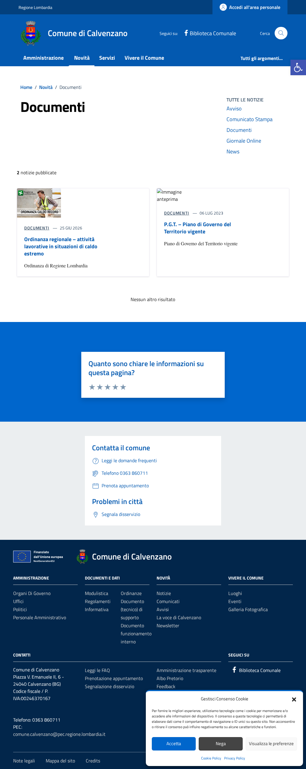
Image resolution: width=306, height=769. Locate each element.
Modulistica (96, 593)
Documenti (239, 130)
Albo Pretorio (170, 678)
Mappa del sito (60, 760)
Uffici (18, 601)
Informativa (96, 609)
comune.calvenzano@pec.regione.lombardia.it (59, 734)
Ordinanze (131, 593)
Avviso (234, 108)
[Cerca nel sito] (281, 33)
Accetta (173, 743)
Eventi (234, 601)
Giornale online (244, 141)
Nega (221, 743)
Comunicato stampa (250, 119)
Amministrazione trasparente (186, 670)
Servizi (107, 58)
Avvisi (163, 609)
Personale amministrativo (39, 617)
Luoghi (235, 593)
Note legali (24, 760)
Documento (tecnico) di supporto (132, 609)
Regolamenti (98, 601)
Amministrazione (43, 58)
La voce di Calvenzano (179, 617)
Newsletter (168, 625)
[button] (298, 67)
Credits (93, 760)
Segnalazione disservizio (109, 686)
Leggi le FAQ (97, 670)
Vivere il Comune (144, 58)
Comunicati (168, 601)
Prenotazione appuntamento (114, 678)
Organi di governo (32, 593)
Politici (20, 609)
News (233, 151)
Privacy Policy (234, 758)
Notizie (164, 593)
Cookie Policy (211, 758)
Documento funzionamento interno (136, 633)
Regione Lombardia (35, 7)
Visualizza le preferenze (271, 743)
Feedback (166, 686)
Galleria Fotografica (248, 609)
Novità (82, 58)
